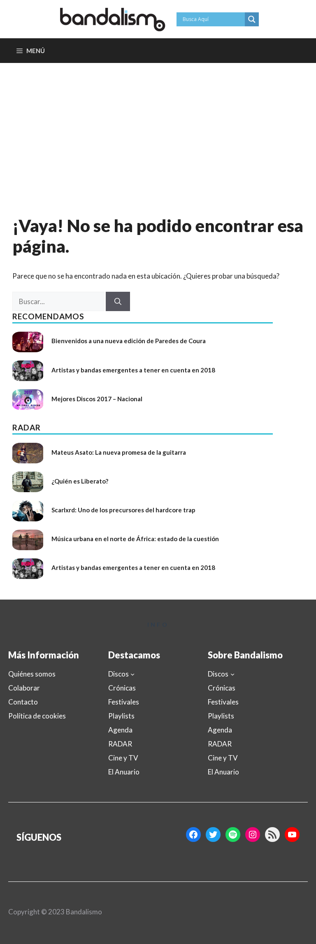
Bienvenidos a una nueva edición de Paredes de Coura (128, 340)
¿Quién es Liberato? (79, 481)
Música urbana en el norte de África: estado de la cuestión (135, 538)
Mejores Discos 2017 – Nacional (96, 398)
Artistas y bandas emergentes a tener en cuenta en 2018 (133, 370)
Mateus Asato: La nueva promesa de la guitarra (118, 452)
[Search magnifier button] (252, 19)
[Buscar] (118, 302)
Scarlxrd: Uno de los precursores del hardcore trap (123, 510)
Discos (118, 674)
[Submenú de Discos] (132, 674)
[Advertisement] (158, 124)
